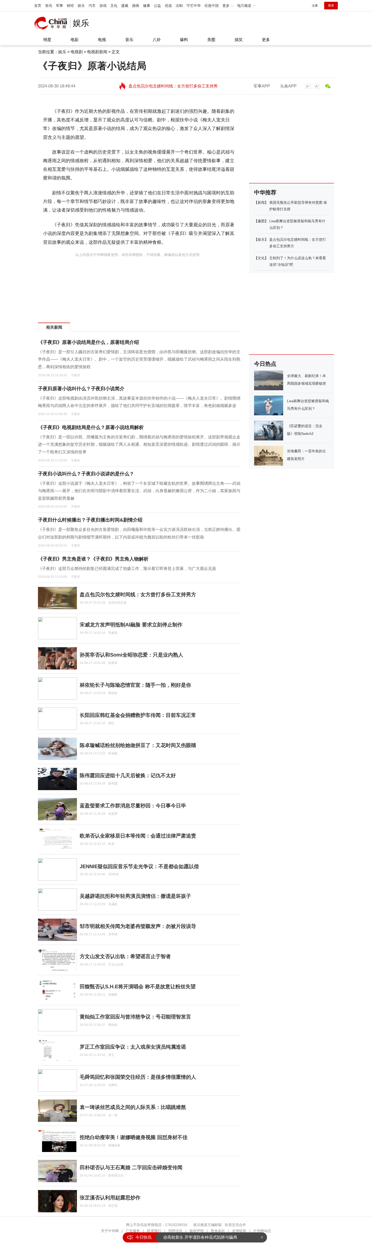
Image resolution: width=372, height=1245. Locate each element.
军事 (59, 6)
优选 (168, 6)
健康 (146, 6)
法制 (179, 6)
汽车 (92, 6)
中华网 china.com (52, 23)
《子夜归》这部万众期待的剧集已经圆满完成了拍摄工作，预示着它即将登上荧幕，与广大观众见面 (127, 568)
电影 (75, 40)
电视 (102, 40)
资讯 (48, 6)
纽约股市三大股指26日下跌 (187, 1237)
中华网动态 (262, 1231)
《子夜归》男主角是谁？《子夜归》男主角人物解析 (93, 559)
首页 (37, 6)
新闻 (261, 202)
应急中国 (211, 6)
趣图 (261, 221)
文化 (113, 6)
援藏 (124, 6)
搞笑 (239, 40)
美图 (211, 40)
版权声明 (197, 1231)
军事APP (262, 86)
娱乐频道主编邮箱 (207, 1225)
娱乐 (81, 6)
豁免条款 (218, 1231)
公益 (157, 6)
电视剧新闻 (97, 52)
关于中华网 (110, 1231)
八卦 (157, 40)
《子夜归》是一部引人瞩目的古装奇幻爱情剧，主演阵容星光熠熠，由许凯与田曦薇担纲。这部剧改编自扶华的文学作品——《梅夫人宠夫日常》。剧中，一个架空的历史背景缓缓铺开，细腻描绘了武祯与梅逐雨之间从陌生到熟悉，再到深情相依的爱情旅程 (139, 359)
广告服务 (133, 1231)
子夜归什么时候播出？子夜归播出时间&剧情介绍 (90, 520)
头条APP (288, 86)
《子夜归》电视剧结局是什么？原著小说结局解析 (91, 427)
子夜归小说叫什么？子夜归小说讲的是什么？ (86, 473)
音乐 (129, 40)
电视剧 (77, 52)
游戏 (103, 6)
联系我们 (154, 1231)
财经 (70, 6)
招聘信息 (175, 1231)
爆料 (184, 40)
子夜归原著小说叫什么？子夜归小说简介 (81, 388)
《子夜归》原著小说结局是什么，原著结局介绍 (88, 342)
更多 (266, 40)
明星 (47, 40)
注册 (315, 5)
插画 (135, 6)
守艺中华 (194, 6)
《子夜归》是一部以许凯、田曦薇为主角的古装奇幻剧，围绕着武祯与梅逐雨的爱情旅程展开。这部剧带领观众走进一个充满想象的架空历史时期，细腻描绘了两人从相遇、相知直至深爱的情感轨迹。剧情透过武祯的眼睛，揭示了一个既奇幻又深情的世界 (139, 444)
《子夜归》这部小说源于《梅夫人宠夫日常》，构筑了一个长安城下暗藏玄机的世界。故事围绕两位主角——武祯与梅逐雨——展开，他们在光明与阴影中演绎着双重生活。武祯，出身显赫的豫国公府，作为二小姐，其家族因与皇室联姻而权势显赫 (139, 490)
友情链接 (239, 1231)
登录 (331, 5)
